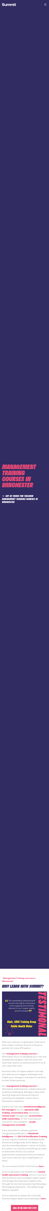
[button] (45, 4)
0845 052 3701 (30, 1207)
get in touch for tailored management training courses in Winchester (20, 499)
